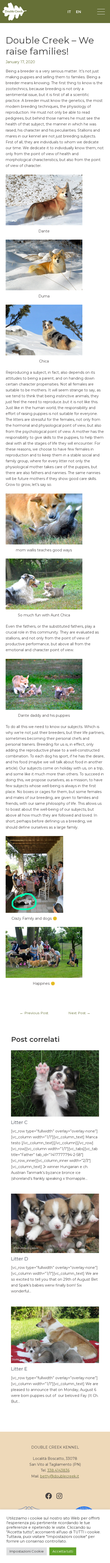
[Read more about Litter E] (55, 1334)
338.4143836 (58, 1470)
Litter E (19, 1369)
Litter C (19, 1122)
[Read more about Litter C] (55, 1083)
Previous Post (34, 1013)
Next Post (79, 1013)
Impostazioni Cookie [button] (26, 1551)
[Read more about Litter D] (55, 1223)
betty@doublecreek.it (59, 1476)
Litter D (19, 1259)
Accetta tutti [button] (62, 1551)
